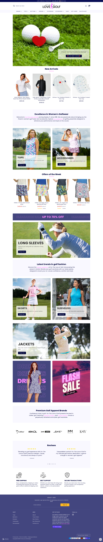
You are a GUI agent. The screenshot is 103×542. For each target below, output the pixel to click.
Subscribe (89, 530)
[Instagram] (89, 534)
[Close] (99, 512)
